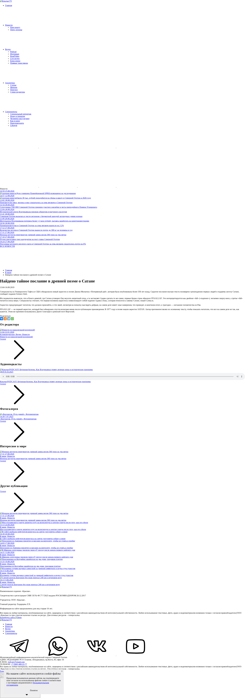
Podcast (13, 52)
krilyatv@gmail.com (16, 662)
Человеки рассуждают (19, 118)
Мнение (13, 87)
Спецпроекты (11, 112)
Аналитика (10, 83)
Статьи (13, 85)
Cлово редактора (17, 92)
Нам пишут (15, 27)
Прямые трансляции (19, 63)
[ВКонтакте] (1, 318)
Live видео (15, 58)
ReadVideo (14, 56)
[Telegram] (8, 318)
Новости (9, 25)
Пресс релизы (16, 30)
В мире (8, 272)
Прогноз (14, 90)
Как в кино (15, 121)
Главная (8, 5)
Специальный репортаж (20, 114)
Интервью (14, 54)
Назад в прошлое (17, 116)
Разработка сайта (7, 617)
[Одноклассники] (5, 318)
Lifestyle (13, 125)
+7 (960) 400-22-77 (19, 664)
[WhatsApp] (12, 318)
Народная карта (17, 123)
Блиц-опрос (15, 61)
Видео (8, 49)
